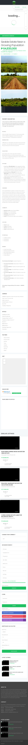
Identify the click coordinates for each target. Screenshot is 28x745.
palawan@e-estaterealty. (10, 709)
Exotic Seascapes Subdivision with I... (16, 734)
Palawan (11, 302)
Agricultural (3, 39)
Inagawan (10, 51)
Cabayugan (3, 455)
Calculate (14, 651)
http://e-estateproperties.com (11, 712)
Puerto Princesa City (8, 298)
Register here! (5, 608)
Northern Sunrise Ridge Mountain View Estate (13, 452)
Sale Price (4, 629)
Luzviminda (3, 486)
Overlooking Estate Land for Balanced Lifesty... (11, 516)
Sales (10, 39)
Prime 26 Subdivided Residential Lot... (14, 661)
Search (14, 588)
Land (7, 39)
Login (14, 605)
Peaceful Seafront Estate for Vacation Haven (11, 484)
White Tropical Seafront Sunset (15, 727)
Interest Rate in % (5, 645)
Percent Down (5, 634)
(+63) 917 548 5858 (9, 707)
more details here (16, 393)
